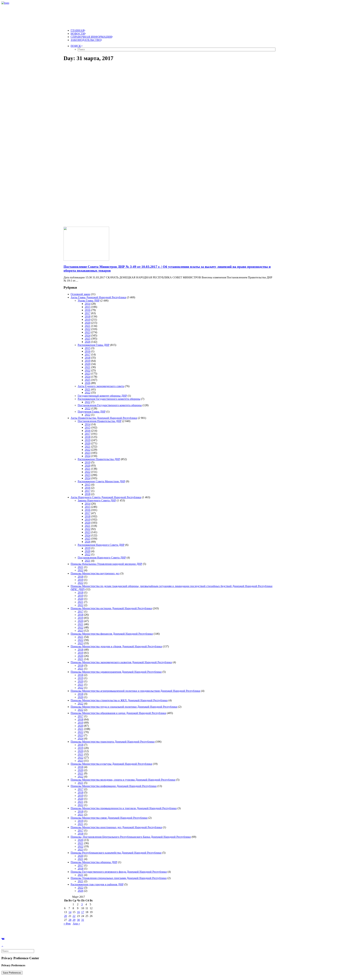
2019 (87, 319)
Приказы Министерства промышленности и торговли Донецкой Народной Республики (124, 808)
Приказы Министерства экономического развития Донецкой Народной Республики (121, 662)
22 (74, 915)
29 (74, 919)
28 (70, 919)
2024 (87, 335)
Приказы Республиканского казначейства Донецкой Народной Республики (116, 852)
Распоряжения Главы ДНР (93, 344)
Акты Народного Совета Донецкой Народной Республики (106, 497)
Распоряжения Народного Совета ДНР (101, 544)
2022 (87, 329)
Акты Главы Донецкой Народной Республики (98, 297)
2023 (87, 332)
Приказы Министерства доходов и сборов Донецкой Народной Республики (116, 646)
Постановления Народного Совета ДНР (102, 557)
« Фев (67, 923)
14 (70, 912)
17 (82, 912)
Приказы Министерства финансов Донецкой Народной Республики (112, 633)
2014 (87, 303)
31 (82, 919)
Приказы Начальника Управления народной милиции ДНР (106, 563)
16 (78, 912)
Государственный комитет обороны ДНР (102, 395)
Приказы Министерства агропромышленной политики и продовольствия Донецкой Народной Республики (135, 690)
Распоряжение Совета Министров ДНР (101, 481)
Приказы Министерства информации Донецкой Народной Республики (114, 786)
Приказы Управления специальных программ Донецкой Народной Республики (119, 878)
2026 (87, 341)
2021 (87, 325)
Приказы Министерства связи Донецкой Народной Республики (109, 817)
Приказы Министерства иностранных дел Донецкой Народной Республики (116, 827)
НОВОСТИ (78, 33)
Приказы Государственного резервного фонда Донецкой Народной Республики (119, 871)
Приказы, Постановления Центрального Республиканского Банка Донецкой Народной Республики (131, 836)
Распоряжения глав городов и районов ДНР (97, 884)
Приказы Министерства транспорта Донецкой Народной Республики (113, 741)
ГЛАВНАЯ (77, 30)
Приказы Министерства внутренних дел (95, 573)
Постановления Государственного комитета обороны (110, 405)
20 (65, 915)
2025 (87, 338)
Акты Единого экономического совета (101, 386)
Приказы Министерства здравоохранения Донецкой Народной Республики (116, 671)
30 (78, 919)
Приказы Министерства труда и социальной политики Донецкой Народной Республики (124, 706)
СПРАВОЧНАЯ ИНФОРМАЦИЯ (91, 36)
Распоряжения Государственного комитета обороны (109, 398)
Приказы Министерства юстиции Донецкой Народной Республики (111, 608)
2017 (87, 313)
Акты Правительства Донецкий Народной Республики (104, 417)
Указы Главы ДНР (89, 300)
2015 (87, 306)
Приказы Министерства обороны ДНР (94, 862)
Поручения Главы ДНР (92, 411)
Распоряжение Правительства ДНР (99, 459)
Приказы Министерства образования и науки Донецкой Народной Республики (118, 713)
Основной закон (80, 294)
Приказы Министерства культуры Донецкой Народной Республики (111, 763)
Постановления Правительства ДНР (99, 421)
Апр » (76, 923)
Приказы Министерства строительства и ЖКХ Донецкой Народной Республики (119, 700)
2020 (87, 322)
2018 (87, 316)
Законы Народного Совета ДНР (97, 500)
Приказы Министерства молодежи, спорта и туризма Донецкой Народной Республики (123, 779)
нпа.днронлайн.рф (53, 929)
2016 (87, 310)
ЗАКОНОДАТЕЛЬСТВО (86, 39)
